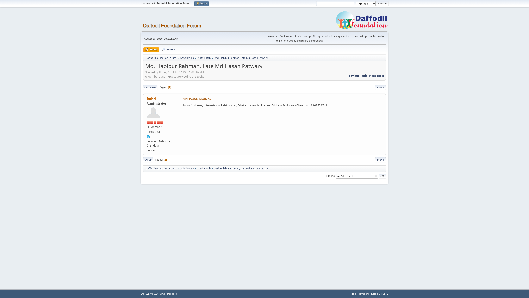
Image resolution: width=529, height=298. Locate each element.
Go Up (148, 159)
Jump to (330, 176)
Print (380, 87)
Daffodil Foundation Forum (172, 25)
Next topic (376, 76)
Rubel (151, 98)
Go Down (150, 87)
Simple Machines (168, 294)
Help (353, 293)
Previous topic (357, 76)
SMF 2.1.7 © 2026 (150, 294)
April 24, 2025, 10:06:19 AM (197, 98)
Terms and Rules (367, 293)
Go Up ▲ (383, 293)
